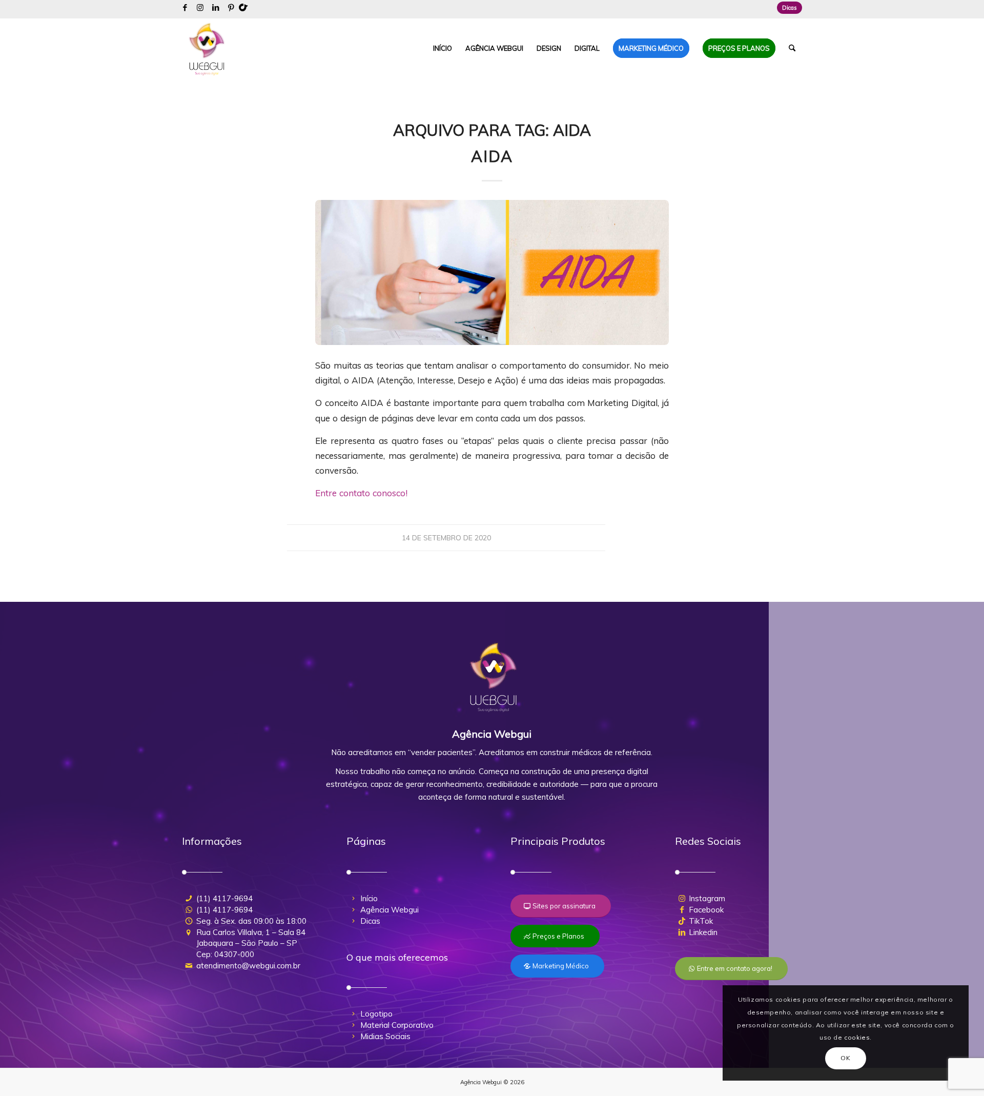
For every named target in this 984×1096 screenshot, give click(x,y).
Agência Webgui (389, 910)
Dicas (789, 7)
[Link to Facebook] (184, 7)
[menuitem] (787, 7)
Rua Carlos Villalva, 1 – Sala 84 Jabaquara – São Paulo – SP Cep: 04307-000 (250, 943)
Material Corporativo (397, 1025)
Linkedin (703, 932)
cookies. (858, 1037)
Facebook (706, 910)
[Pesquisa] (792, 48)
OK (845, 1058)
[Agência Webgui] (207, 48)
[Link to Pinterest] (231, 7)
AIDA (492, 156)
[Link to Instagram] (200, 7)
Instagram (707, 898)
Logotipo (376, 1014)
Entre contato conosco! (361, 493)
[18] (492, 272)
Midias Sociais (385, 1036)
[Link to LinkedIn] (215, 7)
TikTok (701, 921)
